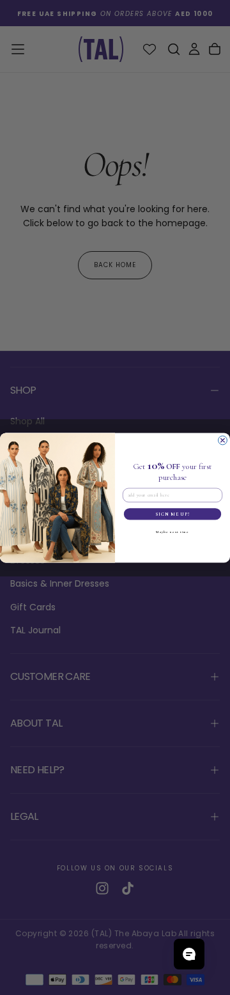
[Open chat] (189, 954)
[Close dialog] (222, 440)
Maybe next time (172, 531)
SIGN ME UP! (172, 513)
